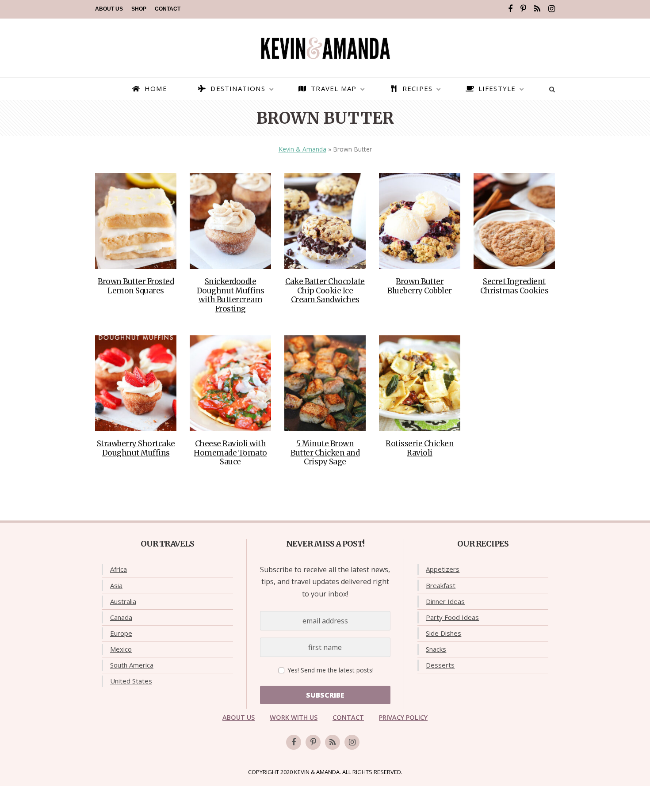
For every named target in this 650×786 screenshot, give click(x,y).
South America (131, 665)
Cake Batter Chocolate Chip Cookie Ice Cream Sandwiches (325, 290)
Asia (116, 585)
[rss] (537, 8)
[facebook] (510, 8)
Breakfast (440, 585)
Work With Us (293, 717)
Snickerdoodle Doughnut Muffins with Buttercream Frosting (230, 295)
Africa (118, 569)
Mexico (121, 649)
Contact (167, 9)
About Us (109, 9)
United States (131, 680)
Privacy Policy (403, 717)
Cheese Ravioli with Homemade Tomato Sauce (230, 453)
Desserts (440, 665)
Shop (138, 9)
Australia (123, 601)
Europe (121, 633)
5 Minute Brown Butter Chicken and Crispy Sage (325, 453)
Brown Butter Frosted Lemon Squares (136, 286)
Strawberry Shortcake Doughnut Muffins (136, 448)
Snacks (436, 649)
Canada (121, 617)
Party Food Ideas (452, 617)
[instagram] (551, 8)
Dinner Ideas (445, 601)
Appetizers (442, 569)
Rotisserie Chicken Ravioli (420, 448)
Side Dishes (443, 633)
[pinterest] (523, 8)
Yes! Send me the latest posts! (330, 670)
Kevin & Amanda (302, 149)
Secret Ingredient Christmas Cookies (514, 286)
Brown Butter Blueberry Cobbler (419, 286)
